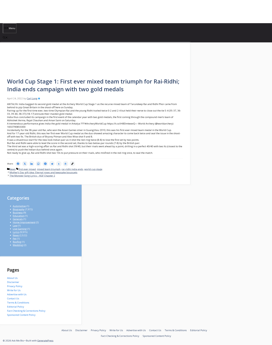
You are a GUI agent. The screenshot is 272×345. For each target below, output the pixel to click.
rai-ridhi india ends (72, 169)
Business (18, 212)
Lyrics (16, 232)
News (12, 169)
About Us (12, 278)
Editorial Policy (15, 306)
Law (15, 225)
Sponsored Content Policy (21, 314)
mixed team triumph (48, 169)
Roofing (17, 241)
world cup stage (93, 169)
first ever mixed (27, 169)
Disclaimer (13, 282)
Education (18, 215)
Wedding (18, 245)
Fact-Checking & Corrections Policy (26, 310)
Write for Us (14, 290)
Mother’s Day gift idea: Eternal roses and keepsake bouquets (43, 172)
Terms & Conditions (18, 302)
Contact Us (13, 298)
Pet (14, 238)
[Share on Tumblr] (58, 163)
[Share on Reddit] (52, 163)
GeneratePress (45, 340)
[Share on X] (24, 163)
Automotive (19, 206)
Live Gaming (20, 228)
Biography (19, 209)
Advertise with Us (16, 294)
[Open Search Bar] (5, 37)
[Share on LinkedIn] (31, 163)
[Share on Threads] (65, 163)
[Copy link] (72, 163)
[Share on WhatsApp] (38, 163)
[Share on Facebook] (18, 163)
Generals (18, 219)
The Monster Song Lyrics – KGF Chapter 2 (32, 175)
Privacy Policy (14, 286)
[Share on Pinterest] (45, 163)
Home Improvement (24, 222)
